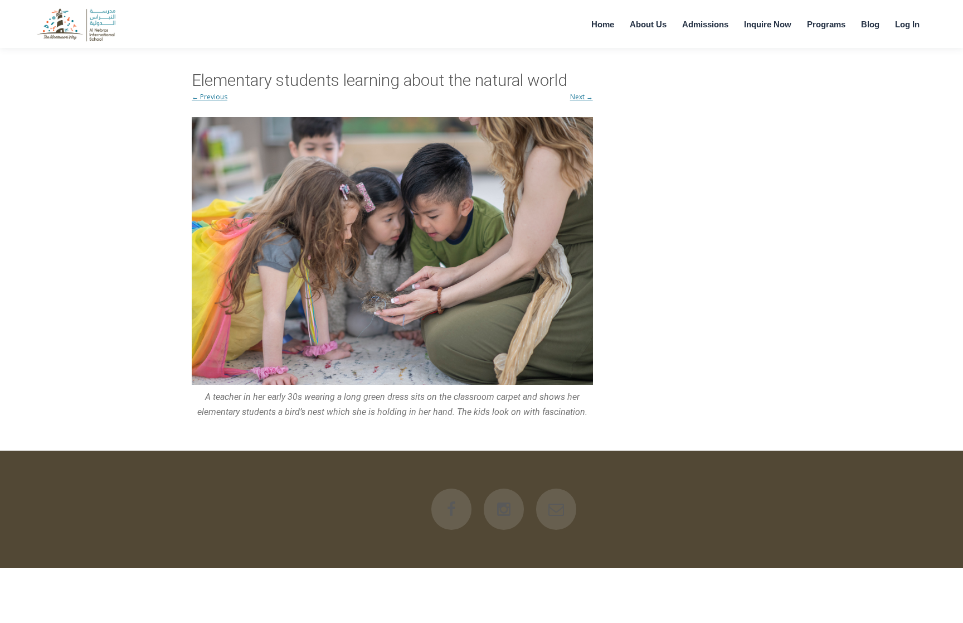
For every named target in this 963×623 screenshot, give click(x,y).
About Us (648, 24)
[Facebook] (451, 509)
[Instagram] (504, 509)
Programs (826, 24)
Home (602, 24)
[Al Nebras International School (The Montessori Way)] (77, 41)
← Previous (209, 97)
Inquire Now (767, 24)
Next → (581, 97)
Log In (907, 24)
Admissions (705, 24)
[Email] (556, 509)
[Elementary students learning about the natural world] (392, 251)
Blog (870, 24)
